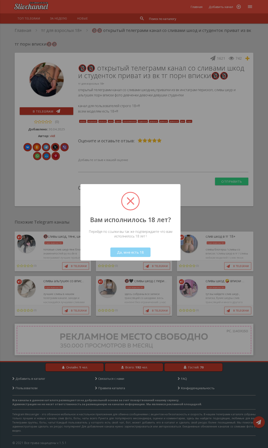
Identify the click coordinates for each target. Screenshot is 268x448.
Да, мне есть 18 (130, 252)
